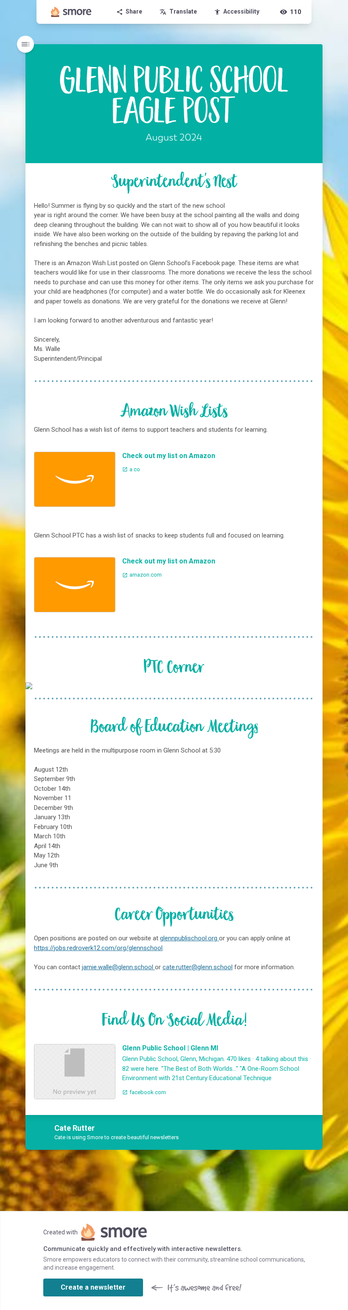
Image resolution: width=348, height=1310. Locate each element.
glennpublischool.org (189, 938)
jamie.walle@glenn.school (118, 967)
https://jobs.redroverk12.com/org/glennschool (98, 948)
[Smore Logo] (71, 12)
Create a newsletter (93, 1287)
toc (25, 44)
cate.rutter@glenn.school (198, 967)
